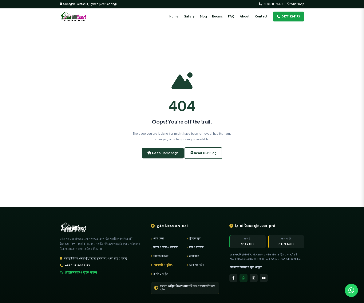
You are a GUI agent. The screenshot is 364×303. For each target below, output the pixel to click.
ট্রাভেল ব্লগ (195, 238)
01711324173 (291, 16)
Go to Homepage (165, 153)
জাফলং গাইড (196, 264)
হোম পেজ (158, 238)
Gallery (189, 16)
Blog (203, 16)
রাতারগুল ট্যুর (160, 273)
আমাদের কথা (160, 256)
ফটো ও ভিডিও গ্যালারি (165, 247)
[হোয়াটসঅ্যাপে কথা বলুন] (351, 290)
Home (173, 16)
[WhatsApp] (244, 278)
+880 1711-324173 (77, 265)
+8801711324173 (272, 4)
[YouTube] (264, 278)
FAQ (231, 16)
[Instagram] (254, 278)
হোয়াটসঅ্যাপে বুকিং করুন (81, 272)
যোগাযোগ (194, 256)
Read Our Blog (205, 153)
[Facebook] (233, 278)
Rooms (217, 16)
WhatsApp (297, 4)
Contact (261, 16)
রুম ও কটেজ (196, 247)
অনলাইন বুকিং (163, 264)
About (245, 16)
